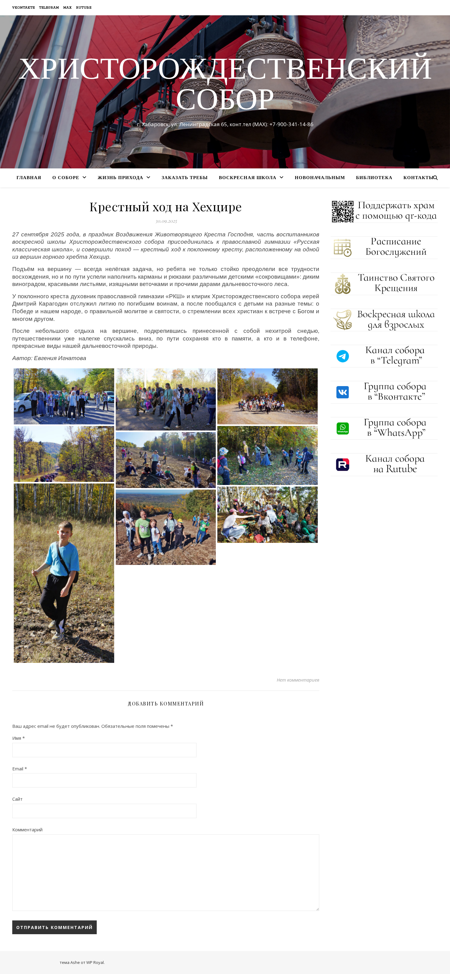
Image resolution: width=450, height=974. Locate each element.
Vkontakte (23, 8)
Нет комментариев (298, 680)
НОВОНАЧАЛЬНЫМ (320, 178)
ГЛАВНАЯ (29, 178)
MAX (67, 8)
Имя (18, 738)
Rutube (84, 8)
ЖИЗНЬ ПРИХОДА (120, 178)
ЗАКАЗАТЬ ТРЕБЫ (185, 178)
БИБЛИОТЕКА (374, 178)
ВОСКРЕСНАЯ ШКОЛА (247, 178)
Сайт (17, 799)
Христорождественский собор (225, 86)
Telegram (49, 8)
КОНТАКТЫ (418, 178)
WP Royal (95, 962)
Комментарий (27, 829)
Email (19, 768)
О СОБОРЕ (65, 178)
